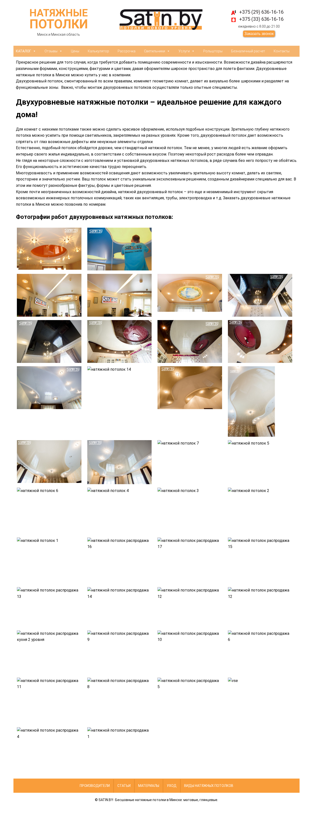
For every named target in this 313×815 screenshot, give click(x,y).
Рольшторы (213, 51)
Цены (75, 51)
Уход (172, 786)
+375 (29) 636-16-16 (261, 12)
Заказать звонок (259, 34)
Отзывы (51, 51)
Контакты (282, 51)
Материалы (148, 786)
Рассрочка (126, 51)
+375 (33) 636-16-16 (261, 19)
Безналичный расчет (248, 51)
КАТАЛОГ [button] (23, 51)
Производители (95, 786)
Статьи (124, 786)
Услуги (184, 51)
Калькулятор (98, 51)
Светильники (154, 51)
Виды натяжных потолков (208, 786)
